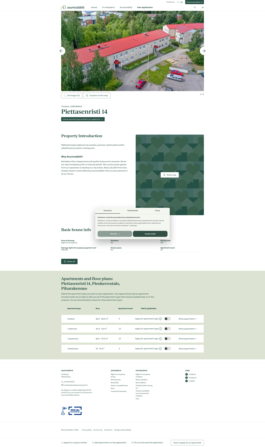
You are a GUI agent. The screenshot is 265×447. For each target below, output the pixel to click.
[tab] (71, 95)
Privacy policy (87, 430)
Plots (112, 388)
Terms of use (97, 430)
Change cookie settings (122, 430)
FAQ (137, 399)
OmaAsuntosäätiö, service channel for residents (143, 393)
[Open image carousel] (132, 51)
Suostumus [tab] (108, 210)
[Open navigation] (202, 7)
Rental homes (116, 380)
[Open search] (194, 7)
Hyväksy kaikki (150, 234)
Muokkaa (113, 234)
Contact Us (108, 430)
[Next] (204, 51)
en (182, 2)
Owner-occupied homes (119, 385)
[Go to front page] (72, 7)
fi (178, 2)
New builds (115, 383)
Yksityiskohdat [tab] (132, 210)
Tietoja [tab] (157, 210)
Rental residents (142, 380)
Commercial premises (118, 391)
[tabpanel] (132, 51)
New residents (141, 383)
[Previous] (61, 51)
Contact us (171, 2)
